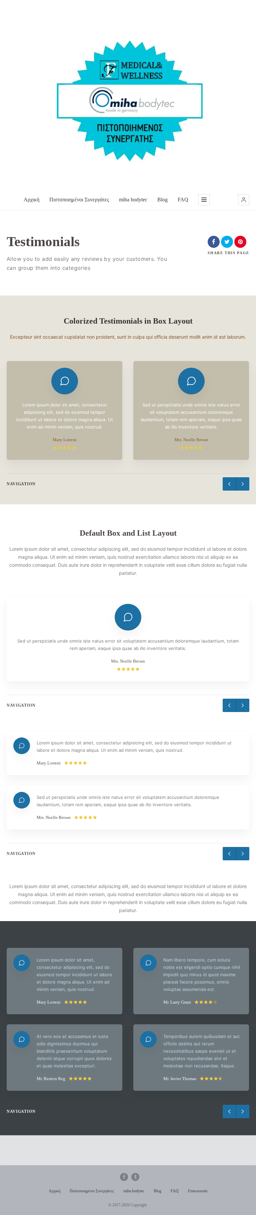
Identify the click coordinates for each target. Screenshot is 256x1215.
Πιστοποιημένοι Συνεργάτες (79, 199)
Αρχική (31, 199)
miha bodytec (133, 199)
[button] (243, 199)
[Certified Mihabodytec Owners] (128, 97)
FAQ (183, 199)
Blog (162, 199)
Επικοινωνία (197, 1191)
